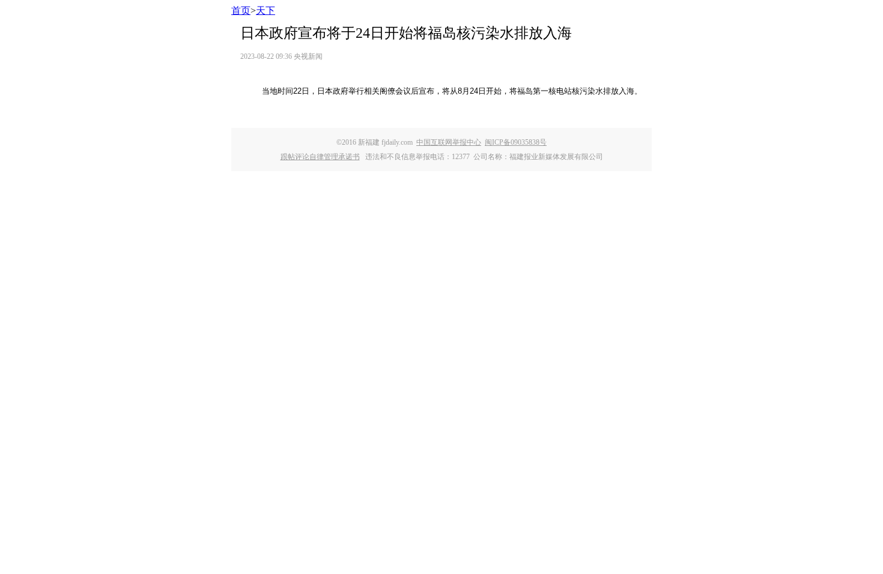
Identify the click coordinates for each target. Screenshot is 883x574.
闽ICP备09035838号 (516, 142)
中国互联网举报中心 (448, 142)
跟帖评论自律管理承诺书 (320, 157)
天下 (265, 10)
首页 (240, 10)
